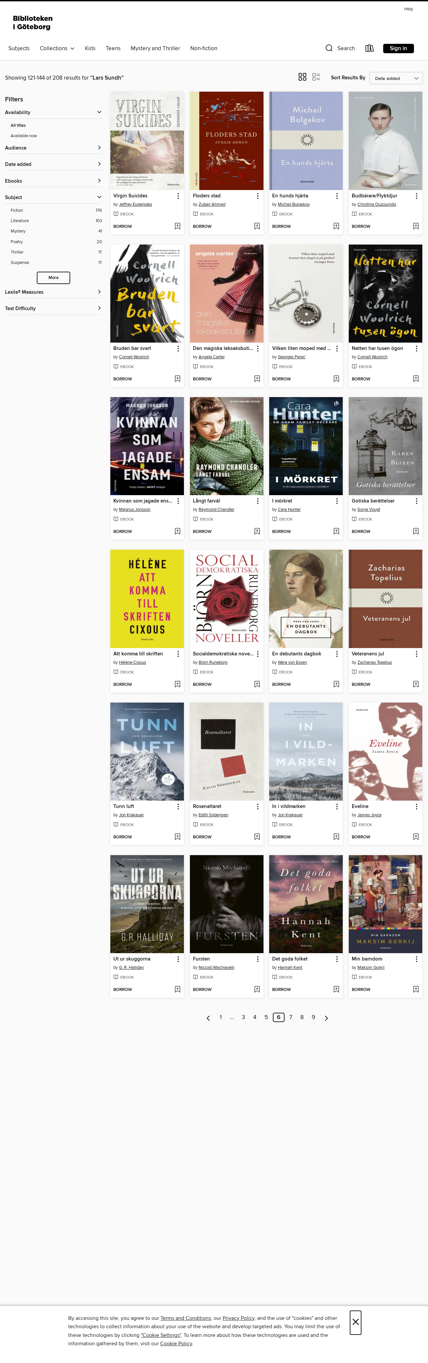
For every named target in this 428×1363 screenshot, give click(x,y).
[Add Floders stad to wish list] (257, 226)
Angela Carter (212, 357)
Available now (24, 136)
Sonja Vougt (368, 509)
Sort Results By (348, 78)
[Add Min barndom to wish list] (416, 990)
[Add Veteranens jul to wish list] (416, 684)
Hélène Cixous (132, 662)
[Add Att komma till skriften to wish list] (177, 684)
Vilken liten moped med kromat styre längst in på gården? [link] (302, 349)
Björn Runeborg (213, 662)
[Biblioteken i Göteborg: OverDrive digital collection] (33, 23)
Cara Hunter (289, 509)
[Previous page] (208, 1017)
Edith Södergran (213, 815)
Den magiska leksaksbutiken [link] (223, 349)
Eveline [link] (360, 807)
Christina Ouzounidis (376, 204)
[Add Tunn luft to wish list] (177, 837)
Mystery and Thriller (155, 48)
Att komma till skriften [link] (138, 654)
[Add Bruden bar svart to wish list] (177, 379)
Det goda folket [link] (290, 959)
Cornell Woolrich (134, 357)
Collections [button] (55, 48)
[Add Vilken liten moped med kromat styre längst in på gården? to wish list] (336, 379)
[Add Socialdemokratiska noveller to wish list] (257, 684)
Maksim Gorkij (371, 967)
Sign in (398, 48)
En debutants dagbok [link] (296, 654)
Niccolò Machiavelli (216, 967)
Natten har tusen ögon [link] (377, 349)
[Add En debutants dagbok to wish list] (336, 684)
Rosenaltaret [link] (207, 807)
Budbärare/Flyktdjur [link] (374, 196)
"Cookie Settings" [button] (161, 1335)
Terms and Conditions (185, 1318)
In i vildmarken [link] (289, 807)
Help (408, 9)
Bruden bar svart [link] (132, 349)
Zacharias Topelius (374, 662)
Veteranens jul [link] (368, 654)
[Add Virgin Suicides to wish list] (177, 226)
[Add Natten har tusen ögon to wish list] (416, 379)
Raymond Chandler (216, 509)
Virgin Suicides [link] (130, 196)
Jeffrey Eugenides (135, 204)
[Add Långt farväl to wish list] (257, 532)
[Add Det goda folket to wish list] (336, 990)
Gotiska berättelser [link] (373, 501)
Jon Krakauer (131, 815)
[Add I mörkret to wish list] (336, 532)
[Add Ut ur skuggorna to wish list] (177, 990)
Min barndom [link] (367, 959)
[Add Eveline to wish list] (416, 837)
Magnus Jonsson (134, 509)
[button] (339, 49)
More (53, 278)
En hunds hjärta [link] (290, 196)
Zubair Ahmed (212, 204)
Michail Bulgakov (294, 204)
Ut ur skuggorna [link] (131, 959)
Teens (113, 48)
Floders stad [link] (207, 196)
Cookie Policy (176, 1343)
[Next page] (326, 1017)
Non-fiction (203, 48)
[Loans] (370, 49)
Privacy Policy (238, 1318)
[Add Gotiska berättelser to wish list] (416, 532)
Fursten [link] (201, 959)
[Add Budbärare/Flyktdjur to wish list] (416, 226)
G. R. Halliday (131, 967)
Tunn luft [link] (123, 807)
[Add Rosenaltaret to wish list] (257, 837)
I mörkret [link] (282, 501)
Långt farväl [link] (206, 501)
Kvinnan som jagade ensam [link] (144, 501)
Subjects (19, 48)
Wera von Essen (292, 662)
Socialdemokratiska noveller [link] (223, 654)
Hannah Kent (290, 967)
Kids (90, 48)
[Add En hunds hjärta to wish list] (336, 226)
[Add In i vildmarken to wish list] (336, 837)
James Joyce (369, 815)
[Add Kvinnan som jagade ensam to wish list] (177, 532)
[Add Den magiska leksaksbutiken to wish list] (257, 379)
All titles (18, 125)
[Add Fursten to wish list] (257, 990)
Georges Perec (291, 357)
